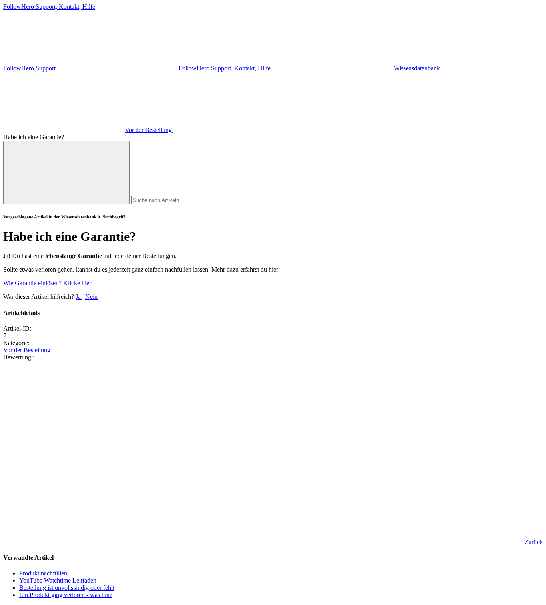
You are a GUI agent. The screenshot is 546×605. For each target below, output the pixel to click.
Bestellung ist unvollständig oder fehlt (66, 587)
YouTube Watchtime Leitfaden (57, 580)
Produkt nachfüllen (43, 573)
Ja (79, 296)
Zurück (533, 542)
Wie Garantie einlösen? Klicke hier (47, 283)
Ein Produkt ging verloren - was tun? (65, 594)
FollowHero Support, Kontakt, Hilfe (49, 6)
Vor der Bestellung (26, 350)
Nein (91, 296)
